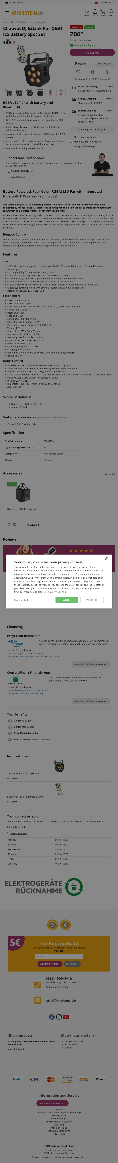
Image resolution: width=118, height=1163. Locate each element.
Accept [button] (67, 599)
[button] (21, 600)
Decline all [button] (92, 599)
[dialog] (59, 581)
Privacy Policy (60, 591)
